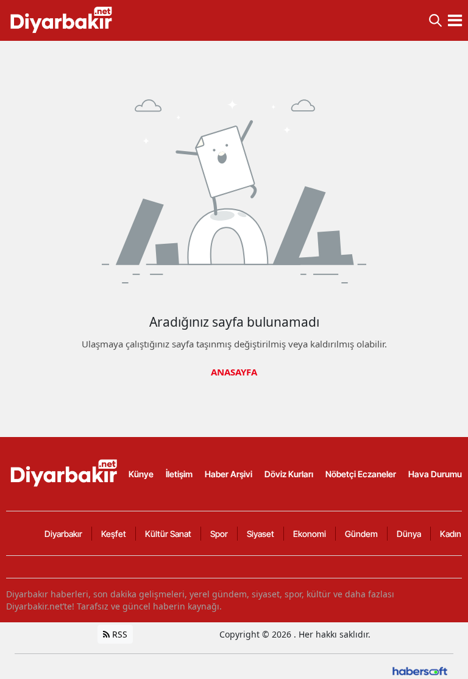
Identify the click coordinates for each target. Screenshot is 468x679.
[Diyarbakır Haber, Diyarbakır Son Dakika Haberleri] (65, 473)
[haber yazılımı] (419, 670)
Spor (219, 533)
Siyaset (260, 533)
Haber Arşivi (228, 474)
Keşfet (113, 533)
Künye (141, 474)
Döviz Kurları (288, 474)
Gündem (361, 533)
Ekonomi (309, 533)
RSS (118, 634)
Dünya (409, 533)
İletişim (179, 474)
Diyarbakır (63, 533)
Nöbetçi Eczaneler (360, 474)
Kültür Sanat (168, 533)
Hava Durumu (435, 474)
